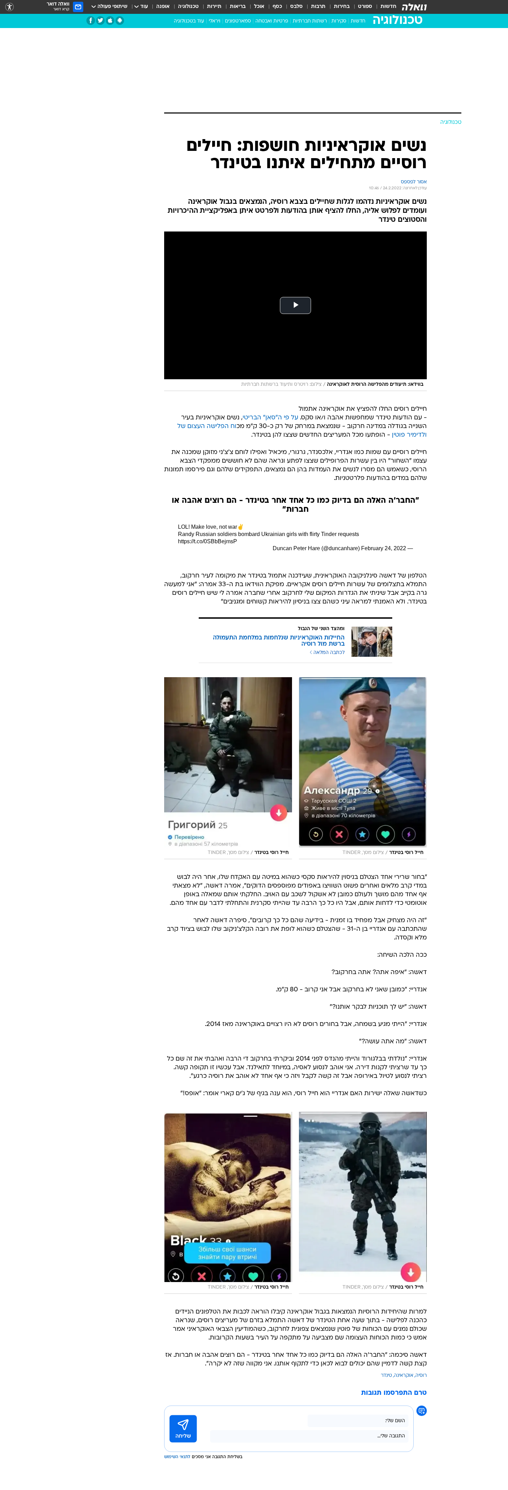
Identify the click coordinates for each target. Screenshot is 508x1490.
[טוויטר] (100, 20)
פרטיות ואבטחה (271, 21)
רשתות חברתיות (310, 21)
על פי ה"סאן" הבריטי (270, 418)
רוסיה (421, 1375)
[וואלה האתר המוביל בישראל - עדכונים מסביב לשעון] (414, 6)
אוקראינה (403, 1375)
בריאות (238, 6)
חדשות (388, 6)
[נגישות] (9, 7)
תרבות (318, 6)
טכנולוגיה (188, 6)
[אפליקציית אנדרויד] (119, 20)
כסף (277, 6)
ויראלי (214, 21)
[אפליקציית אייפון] (110, 20)
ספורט (365, 6)
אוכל (259, 6)
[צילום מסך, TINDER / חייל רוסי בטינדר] (363, 768)
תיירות (214, 6)
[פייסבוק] (90, 20)
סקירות (338, 21)
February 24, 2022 (383, 548)
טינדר (386, 1375)
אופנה (163, 6)
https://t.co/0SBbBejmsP (207, 541)
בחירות (342, 6)
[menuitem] (384, 7)
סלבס (296, 6)
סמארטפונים (238, 21)
